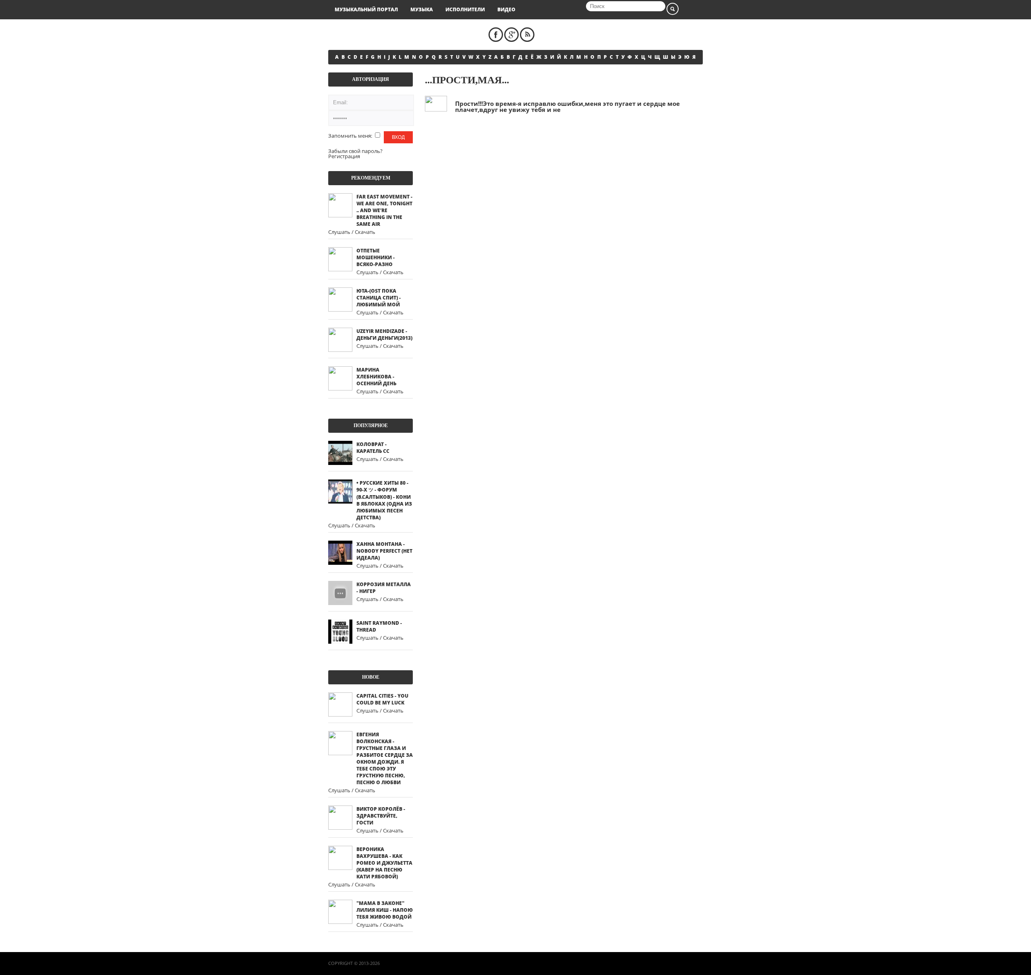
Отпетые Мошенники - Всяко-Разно (375, 257)
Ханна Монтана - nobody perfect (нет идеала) (384, 551)
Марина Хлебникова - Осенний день (376, 376)
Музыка (421, 9)
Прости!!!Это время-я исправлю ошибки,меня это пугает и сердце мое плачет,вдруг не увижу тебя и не (567, 106)
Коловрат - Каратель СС (372, 447)
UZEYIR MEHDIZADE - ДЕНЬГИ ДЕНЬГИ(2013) (384, 334)
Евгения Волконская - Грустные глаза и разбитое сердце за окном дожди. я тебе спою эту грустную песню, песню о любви (384, 758)
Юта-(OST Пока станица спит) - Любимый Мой (378, 297)
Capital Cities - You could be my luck (382, 699)
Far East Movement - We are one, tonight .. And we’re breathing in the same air (384, 210)
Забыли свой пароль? (355, 151)
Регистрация (344, 156)
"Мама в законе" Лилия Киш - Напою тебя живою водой (384, 910)
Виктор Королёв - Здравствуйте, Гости (380, 816)
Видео (506, 9)
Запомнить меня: (350, 135)
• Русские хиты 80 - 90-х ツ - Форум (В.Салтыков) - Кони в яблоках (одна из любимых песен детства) (384, 500)
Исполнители (465, 9)
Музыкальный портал (366, 9)
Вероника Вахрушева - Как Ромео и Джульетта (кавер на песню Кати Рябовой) (384, 863)
